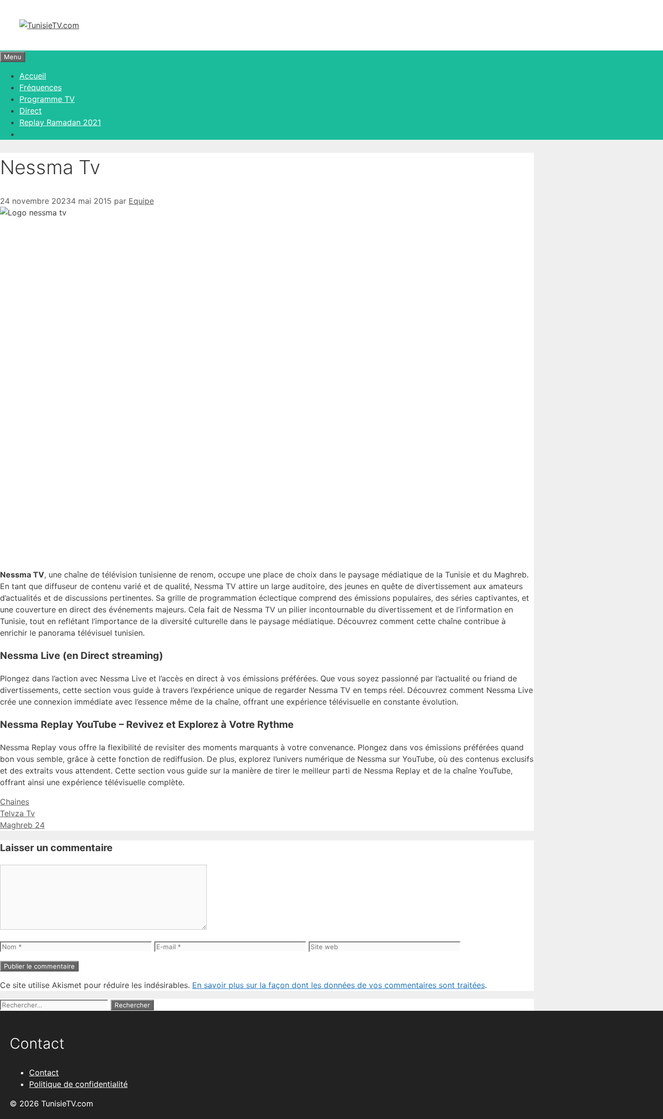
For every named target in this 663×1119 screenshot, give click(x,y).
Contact (44, 1072)
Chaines (14, 801)
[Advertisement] (267, 291)
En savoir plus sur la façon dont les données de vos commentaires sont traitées (338, 985)
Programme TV (47, 99)
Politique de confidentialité (78, 1084)
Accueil (32, 76)
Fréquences (40, 87)
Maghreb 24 (22, 825)
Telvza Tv (17, 813)
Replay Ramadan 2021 (60, 122)
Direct (30, 110)
